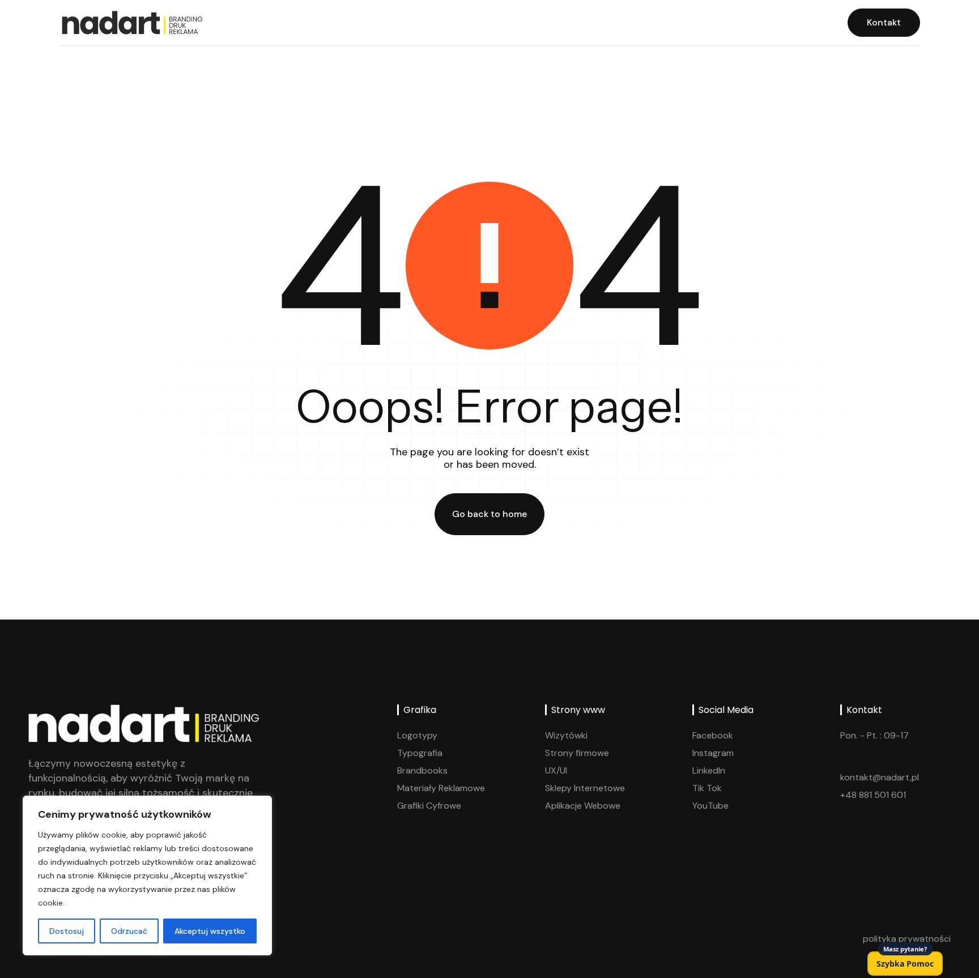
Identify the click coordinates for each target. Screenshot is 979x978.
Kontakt (884, 22)
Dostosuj (66, 931)
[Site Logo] (130, 22)
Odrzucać (129, 931)
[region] (147, 875)
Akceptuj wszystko (209, 931)
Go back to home (489, 514)
